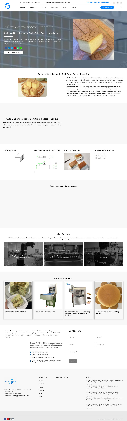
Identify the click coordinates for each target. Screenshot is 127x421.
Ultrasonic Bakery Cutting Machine (26, 26)
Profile (43, 7)
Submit (72, 361)
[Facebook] (5, 419)
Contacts (54, 7)
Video (65, 7)
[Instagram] (121, 3)
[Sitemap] (13, 419)
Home (22, 7)
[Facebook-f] (114, 3)
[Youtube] (118, 3)
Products (33, 7)
